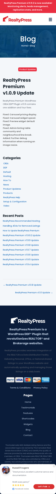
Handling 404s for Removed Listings (21, 225)
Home (24, 45)
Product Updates (27, 69)
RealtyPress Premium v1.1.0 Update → (34, 292)
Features (28, 413)
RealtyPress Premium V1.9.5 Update (21, 259)
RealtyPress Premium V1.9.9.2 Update (21, 235)
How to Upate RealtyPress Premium (21, 230)
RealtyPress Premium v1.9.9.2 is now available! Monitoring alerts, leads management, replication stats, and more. (28, 6)
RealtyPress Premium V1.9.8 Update (21, 245)
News (6, 184)
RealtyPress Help (11, 197)
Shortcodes (28, 418)
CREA (5, 163)
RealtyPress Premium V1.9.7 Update (21, 249)
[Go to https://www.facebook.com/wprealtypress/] (27, 488)
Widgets (28, 424)
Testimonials (28, 407)
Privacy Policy (40, 387)
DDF (5, 167)
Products (8, 193)
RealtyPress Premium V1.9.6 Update (21, 254)
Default (7, 172)
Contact (28, 435)
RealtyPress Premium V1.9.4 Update (21, 264)
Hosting (7, 176)
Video (6, 205)
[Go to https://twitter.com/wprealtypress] (29, 488)
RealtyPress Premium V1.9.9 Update (21, 240)
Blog (32, 45)
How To (7, 180)
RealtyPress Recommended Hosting (21, 220)
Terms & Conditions (20, 387)
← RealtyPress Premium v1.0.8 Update (22, 284)
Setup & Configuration (15, 201)
